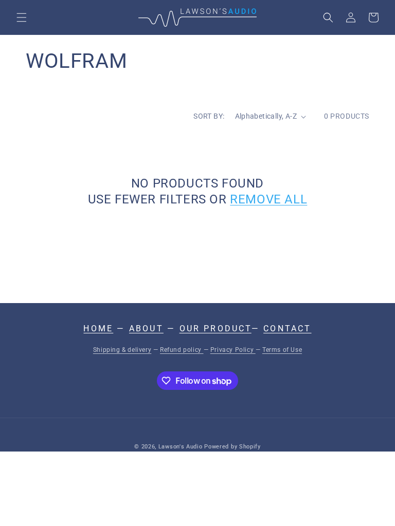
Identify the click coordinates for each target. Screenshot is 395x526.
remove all (268, 199)
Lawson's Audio (180, 446)
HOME (98, 328)
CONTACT (287, 328)
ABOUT (146, 328)
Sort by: (208, 116)
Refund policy (181, 349)
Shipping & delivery (122, 349)
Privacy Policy (233, 349)
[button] (21, 17)
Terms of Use (282, 349)
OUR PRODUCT (215, 328)
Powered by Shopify (232, 446)
